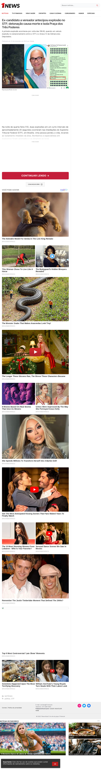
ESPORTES (42, 13)
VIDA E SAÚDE (30, 13)
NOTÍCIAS (5, 13)
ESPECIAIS (91, 13)
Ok (55, 764)
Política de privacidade (15, 707)
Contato (4, 707)
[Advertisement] (35, 110)
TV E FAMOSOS (17, 13)
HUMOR (81, 13)
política (7, 699)
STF (12, 699)
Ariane (32, 41)
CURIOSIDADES (70, 13)
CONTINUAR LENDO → (35, 175)
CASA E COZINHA (55, 13)
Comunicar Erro (34, 184)
